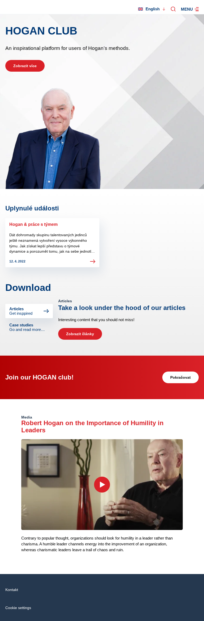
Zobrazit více (25, 66)
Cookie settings (18, 608)
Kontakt (11, 590)
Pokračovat (180, 377)
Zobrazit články (80, 334)
